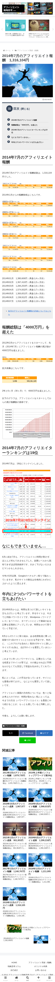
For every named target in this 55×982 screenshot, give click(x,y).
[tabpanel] (25, 29)
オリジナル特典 (40, 966)
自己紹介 (14, 970)
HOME (14, 962)
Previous (2, 29)
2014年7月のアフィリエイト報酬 (24, 120)
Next (53, 29)
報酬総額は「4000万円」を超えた (24, 125)
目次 (16, 108)
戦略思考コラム (14, 966)
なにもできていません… (20, 137)
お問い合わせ (40, 970)
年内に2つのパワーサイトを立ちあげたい (27, 142)
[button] (49, 575)
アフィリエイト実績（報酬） (15, 726)
